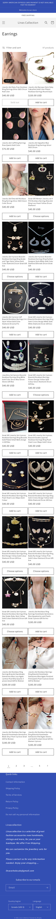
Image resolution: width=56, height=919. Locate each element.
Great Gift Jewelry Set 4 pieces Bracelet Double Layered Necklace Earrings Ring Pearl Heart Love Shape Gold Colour (40, 438)
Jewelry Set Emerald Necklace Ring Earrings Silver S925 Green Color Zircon (14, 200)
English (39, 907)
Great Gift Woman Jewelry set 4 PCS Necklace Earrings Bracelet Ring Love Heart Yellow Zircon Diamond (40, 201)
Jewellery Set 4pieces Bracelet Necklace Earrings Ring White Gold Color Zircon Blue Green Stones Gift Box (14, 378)
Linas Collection (24, 918)
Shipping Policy (13, 788)
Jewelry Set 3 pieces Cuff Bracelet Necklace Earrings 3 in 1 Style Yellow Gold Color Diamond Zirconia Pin (15, 320)
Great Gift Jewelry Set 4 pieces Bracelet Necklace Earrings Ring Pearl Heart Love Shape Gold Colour (14, 496)
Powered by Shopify (35, 918)
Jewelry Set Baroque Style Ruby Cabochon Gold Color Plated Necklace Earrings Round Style (40, 89)
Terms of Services (14, 795)
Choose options (41, 216)
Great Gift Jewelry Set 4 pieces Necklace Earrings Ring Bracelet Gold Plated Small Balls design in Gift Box (14, 438)
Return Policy (12, 801)
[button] (3, 22)
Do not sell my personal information (23, 814)
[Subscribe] (47, 887)
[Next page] (47, 766)
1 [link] (8, 765)
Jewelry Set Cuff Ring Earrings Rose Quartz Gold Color (14, 144)
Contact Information (15, 782)
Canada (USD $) (17, 907)
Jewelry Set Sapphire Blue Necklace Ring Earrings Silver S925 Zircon (39, 145)
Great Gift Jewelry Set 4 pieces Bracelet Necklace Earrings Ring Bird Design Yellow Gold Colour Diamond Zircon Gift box (14, 554)
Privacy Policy (12, 808)
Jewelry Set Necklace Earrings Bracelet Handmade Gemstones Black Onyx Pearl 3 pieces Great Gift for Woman (14, 735)
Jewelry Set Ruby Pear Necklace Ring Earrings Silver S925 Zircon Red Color (14, 89)
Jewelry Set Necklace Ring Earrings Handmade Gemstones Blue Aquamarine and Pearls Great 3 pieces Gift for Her (40, 614)
